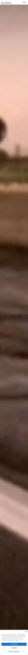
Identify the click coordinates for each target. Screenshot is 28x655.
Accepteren (14, 644)
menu (24, 2)
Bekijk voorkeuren (14, 651)
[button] (26, 631)
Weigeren (14, 647)
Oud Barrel (6, 2)
